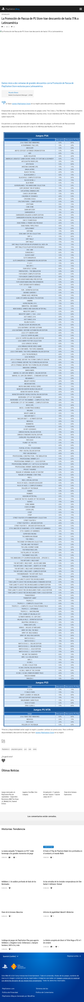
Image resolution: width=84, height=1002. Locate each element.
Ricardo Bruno (13, 92)
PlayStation (12, 9)
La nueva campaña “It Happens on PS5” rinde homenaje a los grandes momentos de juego (18, 852)
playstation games (16, 749)
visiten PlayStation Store (21, 104)
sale (30, 749)
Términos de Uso (42, 988)
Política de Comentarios (44, 992)
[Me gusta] (14, 857)
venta (34, 749)
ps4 (25, 749)
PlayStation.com (8, 988)
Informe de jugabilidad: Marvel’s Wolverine (58, 912)
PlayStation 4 (5, 749)
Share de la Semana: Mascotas (12, 912)
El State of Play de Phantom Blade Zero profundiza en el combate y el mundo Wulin (62, 852)
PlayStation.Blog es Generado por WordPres (18, 996)
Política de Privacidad (10, 992)
